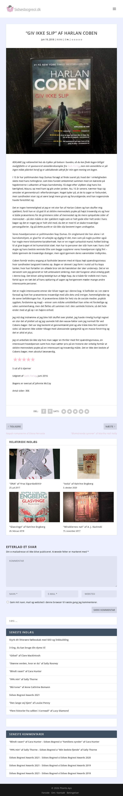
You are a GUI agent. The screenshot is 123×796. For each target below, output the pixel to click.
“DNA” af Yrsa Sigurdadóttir (25, 483)
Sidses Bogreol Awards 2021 (24, 694)
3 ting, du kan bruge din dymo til (27, 647)
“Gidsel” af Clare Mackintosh (24, 655)
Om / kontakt (58, 792)
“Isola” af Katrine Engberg (78, 483)
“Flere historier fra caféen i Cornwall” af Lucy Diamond (39, 710)
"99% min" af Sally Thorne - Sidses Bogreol (32, 749)
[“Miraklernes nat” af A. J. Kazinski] (88, 507)
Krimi (59, 39)
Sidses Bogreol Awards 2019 (75, 765)
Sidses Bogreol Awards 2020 (75, 757)
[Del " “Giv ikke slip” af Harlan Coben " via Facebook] (44, 411)
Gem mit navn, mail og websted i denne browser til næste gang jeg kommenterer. (54, 602)
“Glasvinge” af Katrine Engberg (27, 526)
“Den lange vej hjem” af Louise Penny (29, 702)
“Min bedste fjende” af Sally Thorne (77, 749)
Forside (45, 792)
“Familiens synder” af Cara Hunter (80, 741)
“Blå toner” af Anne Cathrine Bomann (29, 687)
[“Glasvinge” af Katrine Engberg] (34, 507)
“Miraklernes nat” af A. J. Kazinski (82, 526)
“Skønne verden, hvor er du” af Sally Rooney (33, 663)
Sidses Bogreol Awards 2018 (75, 773)
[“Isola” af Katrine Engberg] (88, 464)
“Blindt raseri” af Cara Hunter (25, 671)
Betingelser (73, 792)
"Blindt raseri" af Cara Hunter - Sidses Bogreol (34, 741)
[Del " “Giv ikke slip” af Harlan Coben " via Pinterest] (50, 411)
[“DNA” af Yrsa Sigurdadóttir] (34, 464)
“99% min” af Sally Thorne (23, 679)
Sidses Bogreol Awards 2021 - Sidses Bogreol (33, 757)
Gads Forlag (74, 166)
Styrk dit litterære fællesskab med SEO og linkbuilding (39, 639)
